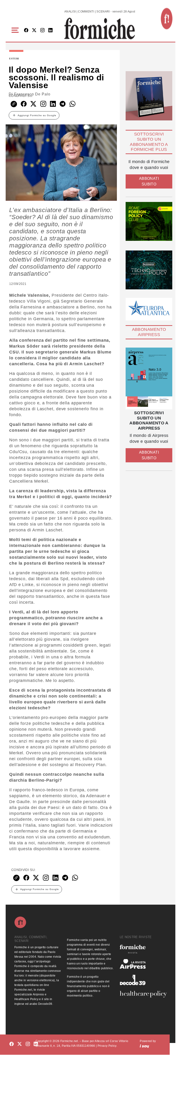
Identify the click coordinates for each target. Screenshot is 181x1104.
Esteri (14, 58)
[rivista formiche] (149, 378)
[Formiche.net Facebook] (26, 30)
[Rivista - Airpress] (143, 964)
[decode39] (143, 979)
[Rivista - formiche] (143, 949)
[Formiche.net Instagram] (42, 30)
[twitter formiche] (20, 1044)
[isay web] (144, 1045)
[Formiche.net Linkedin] (50, 30)
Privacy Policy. (107, 1045)
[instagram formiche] (28, 1044)
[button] (16, 30)
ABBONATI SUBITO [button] (149, 181)
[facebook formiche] (12, 1044)
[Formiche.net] (167, 18)
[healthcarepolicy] (143, 994)
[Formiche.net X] (34, 30)
